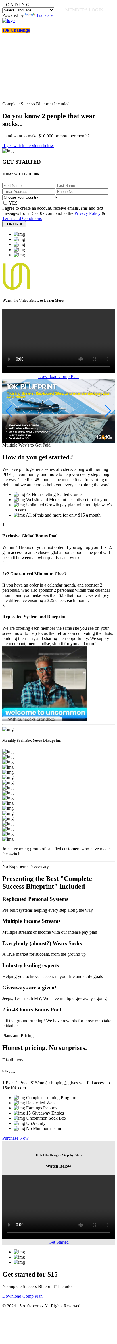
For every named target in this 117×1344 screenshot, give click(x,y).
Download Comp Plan (58, 376)
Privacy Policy (87, 213)
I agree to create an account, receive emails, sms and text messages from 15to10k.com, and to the (52, 211)
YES (13, 203)
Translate (44, 15)
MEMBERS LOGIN (84, 9)
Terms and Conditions (22, 218)
